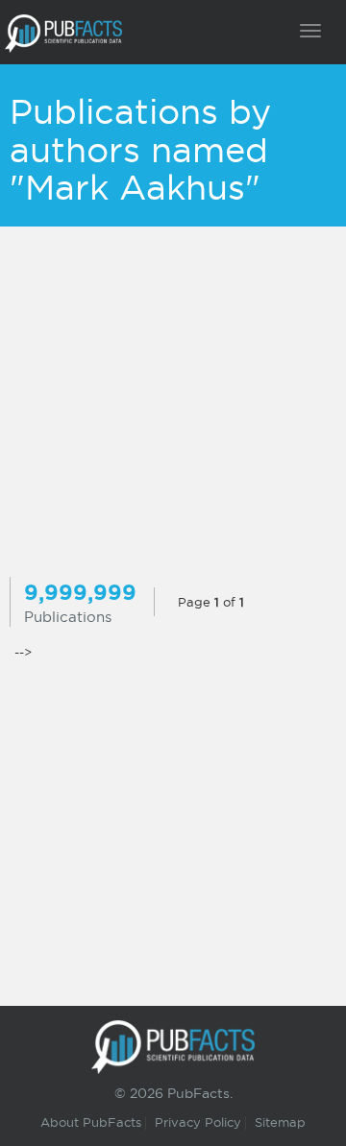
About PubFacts (90, 1122)
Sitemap (280, 1122)
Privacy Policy (198, 1122)
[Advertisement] (173, 404)
